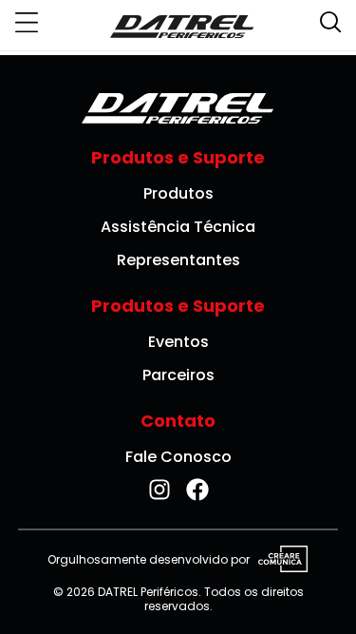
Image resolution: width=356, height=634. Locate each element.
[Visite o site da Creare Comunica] (279, 560)
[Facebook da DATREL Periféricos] (197, 489)
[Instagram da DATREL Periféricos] (159, 489)
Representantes (178, 260)
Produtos (178, 193)
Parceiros (178, 375)
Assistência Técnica (178, 227)
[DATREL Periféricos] (182, 25)
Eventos (178, 342)
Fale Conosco (178, 457)
